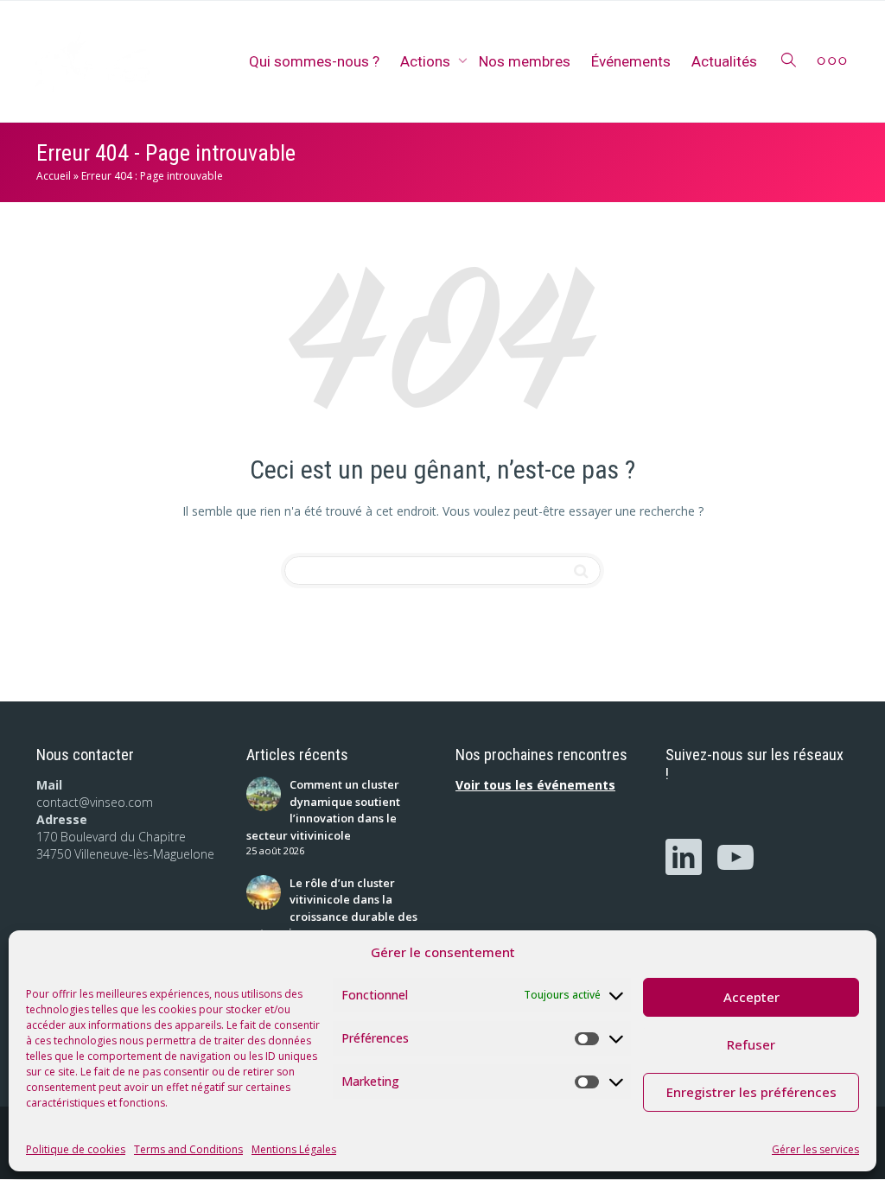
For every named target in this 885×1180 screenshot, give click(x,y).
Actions (427, 61)
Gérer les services (815, 1149)
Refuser (751, 1044)
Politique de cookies (75, 1149)
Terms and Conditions (188, 1149)
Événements (631, 61)
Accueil (53, 175)
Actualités (724, 61)
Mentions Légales (293, 1149)
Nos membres (524, 61)
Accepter (751, 997)
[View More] (832, 61)
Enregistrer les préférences (751, 1092)
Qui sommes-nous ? (314, 61)
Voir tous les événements (535, 785)
